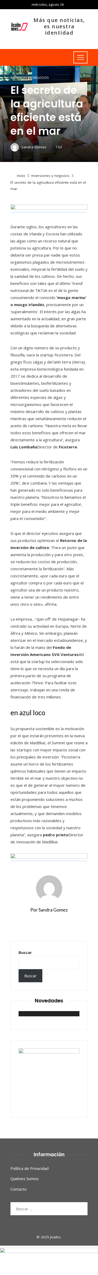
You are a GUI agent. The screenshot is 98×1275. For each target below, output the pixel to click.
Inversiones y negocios (29, 77)
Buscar (25, 952)
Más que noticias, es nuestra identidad (59, 26)
